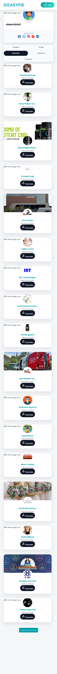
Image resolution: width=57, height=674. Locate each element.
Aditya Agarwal (28, 609)
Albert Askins (27, 464)
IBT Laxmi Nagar (27, 277)
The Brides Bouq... (27, 508)
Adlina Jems (27, 249)
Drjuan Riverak (27, 75)
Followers (41, 53)
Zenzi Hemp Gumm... (27, 306)
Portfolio (28, 59)
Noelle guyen (27, 334)
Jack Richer (28, 436)
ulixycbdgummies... (28, 147)
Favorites (15, 53)
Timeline (16, 47)
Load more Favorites (28, 630)
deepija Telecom (27, 581)
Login (47, 5)
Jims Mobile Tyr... (27, 378)
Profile (41, 47)
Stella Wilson (27, 537)
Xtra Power (27, 220)
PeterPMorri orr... (27, 103)
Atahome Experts (28, 407)
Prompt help (27, 176)
